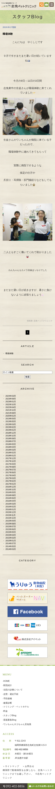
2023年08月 (10, 399)
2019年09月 (10, 418)
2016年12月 (10, 487)
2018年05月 (10, 444)
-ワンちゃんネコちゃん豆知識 (17, 724)
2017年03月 (10, 478)
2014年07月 (10, 543)
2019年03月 (10, 424)
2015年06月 (10, 529)
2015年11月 (10, 515)
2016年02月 (10, 506)
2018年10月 (10, 436)
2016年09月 (10, 492)
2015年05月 (10, 532)
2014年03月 (10, 549)
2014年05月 (10, 546)
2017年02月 (10, 481)
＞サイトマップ (11, 766)
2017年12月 (10, 458)
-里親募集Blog (9, 720)
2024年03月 (10, 396)
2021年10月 (10, 410)
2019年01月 (10, 430)
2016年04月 (10, 501)
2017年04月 (10, 475)
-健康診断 (7, 703)
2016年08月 (10, 495)
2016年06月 (10, 498)
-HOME (6, 681)
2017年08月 (10, 467)
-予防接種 (7, 698)
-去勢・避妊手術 (10, 694)
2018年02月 (10, 452)
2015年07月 (10, 526)
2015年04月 (10, 535)
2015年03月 (10, 538)
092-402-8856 (21, 749)
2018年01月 (10, 455)
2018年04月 (10, 447)
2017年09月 (10, 464)
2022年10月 (10, 404)
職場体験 (8, 33)
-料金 (5, 711)
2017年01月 (10, 484)
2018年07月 (10, 441)
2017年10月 (10, 461)
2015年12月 (10, 512)
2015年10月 (10, 518)
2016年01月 (10, 509)
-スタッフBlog (9, 715)
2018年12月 (10, 433)
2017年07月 (10, 470)
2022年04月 (10, 407)
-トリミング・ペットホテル (16, 707)
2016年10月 (10, 489)
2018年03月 (10, 450)
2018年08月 (10, 438)
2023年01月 (10, 401)
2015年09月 (10, 521)
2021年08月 (10, 413)
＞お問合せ (28, 766)
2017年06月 (10, 472)
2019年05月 (10, 421)
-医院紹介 (7, 685)
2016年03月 (10, 504)
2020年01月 (10, 416)
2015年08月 (10, 524)
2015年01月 (10, 540)
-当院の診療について (13, 690)
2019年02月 (10, 427)
